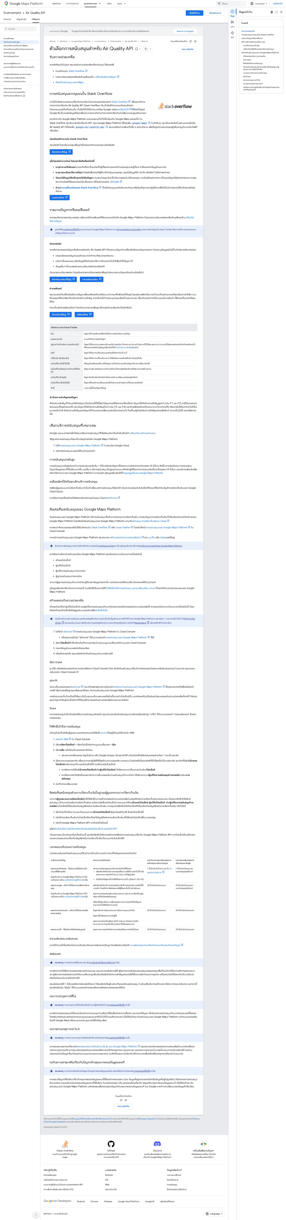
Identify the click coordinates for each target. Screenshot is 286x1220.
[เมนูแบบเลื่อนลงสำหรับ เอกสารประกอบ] (100, 3)
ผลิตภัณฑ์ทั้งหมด (167, 1201)
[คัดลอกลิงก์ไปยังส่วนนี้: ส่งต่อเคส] (64, 954)
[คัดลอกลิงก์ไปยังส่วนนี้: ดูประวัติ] (60, 680)
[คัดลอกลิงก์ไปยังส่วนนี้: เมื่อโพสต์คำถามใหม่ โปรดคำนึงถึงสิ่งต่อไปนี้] (97, 161)
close (281, 12)
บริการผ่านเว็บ (111, 1189)
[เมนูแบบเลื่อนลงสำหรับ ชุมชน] (125, 3)
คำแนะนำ (7, 19)
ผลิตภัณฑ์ (56, 3)
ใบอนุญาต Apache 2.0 (148, 1119)
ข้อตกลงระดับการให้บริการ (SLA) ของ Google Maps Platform (107, 1046)
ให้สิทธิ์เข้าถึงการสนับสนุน (119, 588)
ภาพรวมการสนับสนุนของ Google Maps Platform (137, 686)
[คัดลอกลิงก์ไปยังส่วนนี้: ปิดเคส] (59, 708)
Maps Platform (31, 4)
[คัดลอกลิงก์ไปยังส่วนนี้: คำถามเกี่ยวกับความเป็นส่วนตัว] (81, 939)
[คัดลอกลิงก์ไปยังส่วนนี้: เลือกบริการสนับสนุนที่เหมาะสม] (99, 426)
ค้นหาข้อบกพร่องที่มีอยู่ (61, 279)
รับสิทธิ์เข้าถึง (101, 610)
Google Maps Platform (81, 41)
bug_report (271, 12)
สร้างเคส (67, 631)
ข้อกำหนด (48, 1214)
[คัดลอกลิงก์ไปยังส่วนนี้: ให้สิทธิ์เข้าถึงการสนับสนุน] (83, 727)
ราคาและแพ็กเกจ (174, 1175)
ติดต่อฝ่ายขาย (215, 13)
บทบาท (103, 732)
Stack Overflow (76, 71)
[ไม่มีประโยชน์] (195, 41)
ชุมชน (119, 3)
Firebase (108, 1201)
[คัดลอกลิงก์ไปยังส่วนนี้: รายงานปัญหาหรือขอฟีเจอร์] (92, 210)
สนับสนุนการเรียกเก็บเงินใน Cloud (149, 521)
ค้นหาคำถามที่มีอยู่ (59, 152)
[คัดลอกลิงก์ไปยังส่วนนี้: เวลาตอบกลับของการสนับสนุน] (89, 847)
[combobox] (231, 3)
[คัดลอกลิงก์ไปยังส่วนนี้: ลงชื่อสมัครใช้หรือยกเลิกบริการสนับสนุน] (100, 482)
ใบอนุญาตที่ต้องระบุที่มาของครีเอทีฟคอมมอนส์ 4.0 (92, 1119)
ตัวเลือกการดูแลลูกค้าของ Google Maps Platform (160, 546)
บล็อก (109, 3)
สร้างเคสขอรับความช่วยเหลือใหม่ (125, 537)
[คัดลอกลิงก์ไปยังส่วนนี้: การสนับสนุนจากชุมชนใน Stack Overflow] (115, 94)
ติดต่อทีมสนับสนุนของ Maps (70, 82)
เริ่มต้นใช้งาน (194, 13)
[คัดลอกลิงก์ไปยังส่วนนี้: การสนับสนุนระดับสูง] (78, 460)
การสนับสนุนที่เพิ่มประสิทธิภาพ (101, 962)
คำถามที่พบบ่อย (50, 1175)
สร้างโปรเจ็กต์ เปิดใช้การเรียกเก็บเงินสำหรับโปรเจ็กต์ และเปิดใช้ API (85, 828)
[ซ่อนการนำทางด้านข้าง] (36, 1215)
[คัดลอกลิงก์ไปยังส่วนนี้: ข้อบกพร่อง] (64, 244)
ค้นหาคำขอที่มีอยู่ (59, 314)
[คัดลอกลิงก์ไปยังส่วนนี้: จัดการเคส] (65, 662)
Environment (12, 13)
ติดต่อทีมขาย (111, 498)
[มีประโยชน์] (190, 41)
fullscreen (276, 12)
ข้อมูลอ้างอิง (21, 19)
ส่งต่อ (162, 537)
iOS (106, 1180)
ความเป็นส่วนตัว (61, 1214)
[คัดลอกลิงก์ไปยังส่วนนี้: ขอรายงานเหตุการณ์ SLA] (83, 1029)
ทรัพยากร (36, 19)
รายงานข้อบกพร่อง (90, 279)
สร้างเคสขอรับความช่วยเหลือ (129, 229)
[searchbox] (20, 28)
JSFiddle (114, 181)
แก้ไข (152, 537)
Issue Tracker (123, 527)
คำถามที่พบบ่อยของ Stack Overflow (79, 187)
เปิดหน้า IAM (62, 739)
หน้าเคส (76, 686)
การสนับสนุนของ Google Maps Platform (79, 445)
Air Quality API (35, 13)
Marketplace (140, 623)
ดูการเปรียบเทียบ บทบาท (144, 588)
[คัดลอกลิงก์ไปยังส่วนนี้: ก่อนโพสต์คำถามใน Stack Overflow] (90, 139)
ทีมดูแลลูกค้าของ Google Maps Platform (142, 473)
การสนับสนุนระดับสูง (106, 546)
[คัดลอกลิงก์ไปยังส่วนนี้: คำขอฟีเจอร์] (65, 288)
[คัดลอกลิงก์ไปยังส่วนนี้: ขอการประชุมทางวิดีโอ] (79, 996)
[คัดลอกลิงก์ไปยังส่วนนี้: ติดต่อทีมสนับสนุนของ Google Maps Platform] (123, 509)
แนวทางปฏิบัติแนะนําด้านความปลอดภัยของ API (63, 1184)
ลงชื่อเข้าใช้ (277, 3)
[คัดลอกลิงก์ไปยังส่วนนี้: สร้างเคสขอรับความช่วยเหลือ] (87, 600)
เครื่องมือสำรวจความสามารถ (55, 1180)
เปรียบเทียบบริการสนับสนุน (142, 433)
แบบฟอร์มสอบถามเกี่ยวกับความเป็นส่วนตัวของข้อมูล (154, 945)
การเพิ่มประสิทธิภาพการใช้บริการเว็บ (59, 1189)
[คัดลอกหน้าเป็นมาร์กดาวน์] (146, 48)
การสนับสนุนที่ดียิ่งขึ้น (71, 229)
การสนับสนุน (172, 1184)
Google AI (149, 1201)
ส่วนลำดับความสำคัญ (123, 347)
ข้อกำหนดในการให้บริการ (177, 1189)
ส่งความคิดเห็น (188, 49)
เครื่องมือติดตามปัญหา (105, 77)
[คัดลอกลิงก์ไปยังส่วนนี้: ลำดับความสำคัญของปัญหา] (81, 397)
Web (107, 1184)
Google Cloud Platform (128, 1201)
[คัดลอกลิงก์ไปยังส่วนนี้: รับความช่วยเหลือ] (78, 57)
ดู (149, 537)
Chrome (94, 1201)
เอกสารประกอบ (90, 3)
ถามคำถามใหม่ (58, 197)
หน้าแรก (53, 41)
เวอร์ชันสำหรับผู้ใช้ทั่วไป (73, 880)
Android (109, 1175)
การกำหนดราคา (72, 3)
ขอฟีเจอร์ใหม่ (82, 314)
